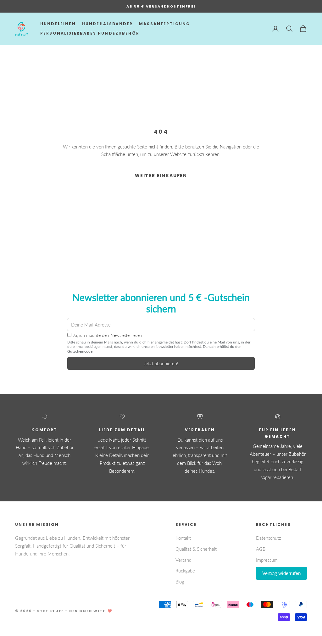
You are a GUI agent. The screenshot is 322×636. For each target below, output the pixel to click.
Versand (183, 560)
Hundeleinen (58, 23)
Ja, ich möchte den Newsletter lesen (107, 335)
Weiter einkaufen (161, 175)
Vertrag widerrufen (281, 573)
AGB (260, 549)
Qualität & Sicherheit (196, 549)
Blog (179, 581)
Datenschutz (268, 538)
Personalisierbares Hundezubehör (89, 33)
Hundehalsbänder (107, 23)
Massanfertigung (164, 23)
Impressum (267, 560)
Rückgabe (185, 570)
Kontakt (183, 538)
